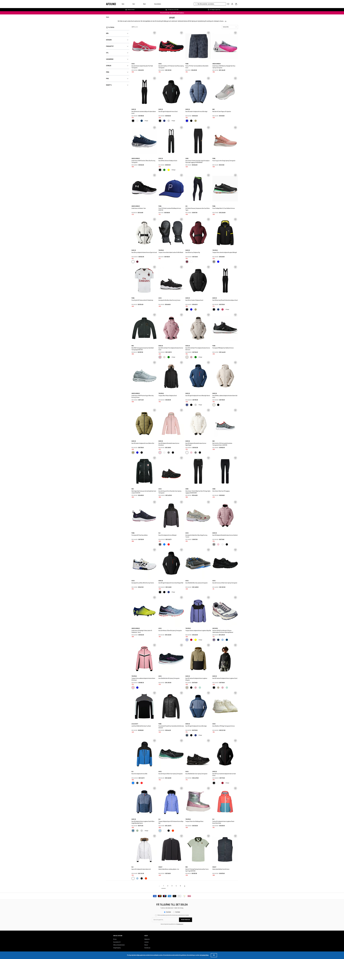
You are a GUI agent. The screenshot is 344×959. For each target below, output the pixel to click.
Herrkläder (177, 912)
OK (214, 955)
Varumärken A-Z (117, 942)
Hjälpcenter (147, 939)
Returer (146, 945)
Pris (107, 78)
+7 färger (146, 120)
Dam (123, 4)
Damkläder (168, 912)
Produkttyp (110, 46)
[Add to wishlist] (154, 33)
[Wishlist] (228, 4)
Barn (144, 4)
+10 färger (173, 170)
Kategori (109, 40)
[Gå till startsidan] (111, 4)
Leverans (146, 942)
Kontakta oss (147, 948)
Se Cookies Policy (204, 955)
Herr (133, 4)
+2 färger (173, 357)
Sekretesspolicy (180, 924)
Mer (225, 21)
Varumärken (157, 4)
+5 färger (227, 309)
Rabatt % (109, 85)
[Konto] (232, 4)
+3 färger (146, 830)
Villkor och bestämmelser (119, 945)
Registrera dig (185, 919)
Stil (107, 53)
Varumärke (109, 59)
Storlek (108, 66)
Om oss (115, 939)
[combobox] (210, 4)
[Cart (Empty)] (236, 4)
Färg (107, 72)
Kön (107, 33)
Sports (107, 17)
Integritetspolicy (117, 948)
